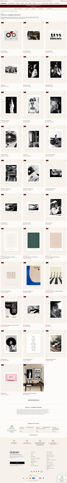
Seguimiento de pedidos (50, 455)
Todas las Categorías (18, 8)
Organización (49, 8)
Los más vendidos (11, 3)
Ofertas (39, 3)
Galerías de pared (45, 3)
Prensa (32, 453)
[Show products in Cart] (65, 3)
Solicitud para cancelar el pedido (50, 468)
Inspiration (51, 3)
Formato (33, 8)
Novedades (18, 3)
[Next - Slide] (60, 429)
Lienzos (26, 3)
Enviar (17, 462)
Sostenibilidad (33, 456)
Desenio (36, 480)
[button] (62, 479)
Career (32, 455)
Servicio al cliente (49, 453)
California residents (50, 462)
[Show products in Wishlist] (63, 3)
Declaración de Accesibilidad (35, 458)
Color (27, 8)
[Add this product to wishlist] (20, 23)
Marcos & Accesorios (33, 3)
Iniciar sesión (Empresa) (34, 465)
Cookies (48, 458)
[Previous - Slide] (18, 429)
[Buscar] (61, 3)
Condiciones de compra (50, 456)
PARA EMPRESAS (56, 3)
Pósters (22, 3)
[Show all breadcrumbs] (2, 11)
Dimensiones (41, 8)
